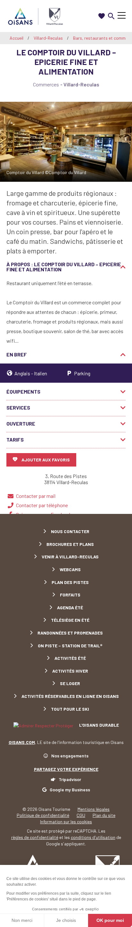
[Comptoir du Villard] (66, 142)
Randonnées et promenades (70, 632)
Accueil (16, 38)
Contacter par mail (35, 496)
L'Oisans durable (98, 725)
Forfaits (70, 594)
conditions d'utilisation (93, 837)
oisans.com (22, 742)
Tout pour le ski (70, 709)
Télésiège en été (70, 620)
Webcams (70, 569)
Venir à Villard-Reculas (70, 556)
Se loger (70, 683)
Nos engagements (69, 755)
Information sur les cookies (66, 821)
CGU (81, 815)
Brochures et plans (70, 544)
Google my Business (70, 789)
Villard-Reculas (49, 38)
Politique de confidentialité (43, 815)
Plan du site (104, 815)
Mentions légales (94, 809)
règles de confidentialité (34, 837)
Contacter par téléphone (42, 505)
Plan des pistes (70, 582)
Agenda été (70, 607)
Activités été (70, 658)
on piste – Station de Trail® (70, 645)
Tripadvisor (70, 779)
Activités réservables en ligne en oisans (70, 696)
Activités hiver (70, 671)
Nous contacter (70, 531)
